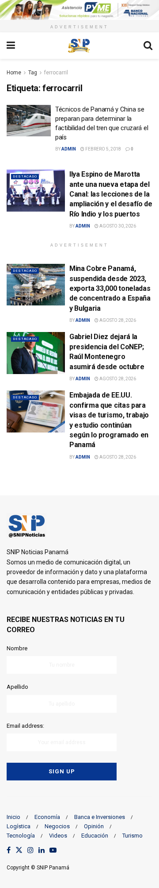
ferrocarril (56, 72)
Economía (47, 817)
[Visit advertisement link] (79, 10)
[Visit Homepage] (79, 45)
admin (68, 149)
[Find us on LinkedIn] (41, 851)
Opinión (94, 826)
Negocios (57, 826)
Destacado (25, 176)
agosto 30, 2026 (117, 226)
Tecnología (21, 835)
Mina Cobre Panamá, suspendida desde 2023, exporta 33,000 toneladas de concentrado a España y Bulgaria (110, 288)
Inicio (13, 817)
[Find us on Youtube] (53, 851)
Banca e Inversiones (99, 817)
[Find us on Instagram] (30, 851)
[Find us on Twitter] (19, 851)
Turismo (132, 835)
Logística (18, 826)
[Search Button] (148, 45)
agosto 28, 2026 (117, 320)
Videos (58, 835)
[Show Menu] (11, 45)
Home (14, 72)
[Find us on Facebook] (9, 851)
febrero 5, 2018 (102, 149)
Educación (94, 835)
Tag (32, 72)
